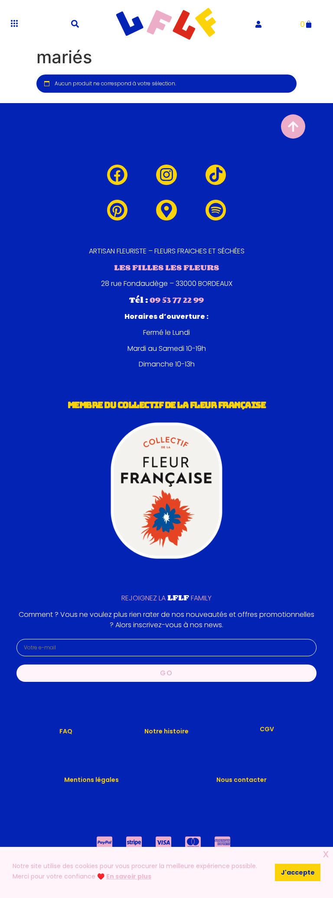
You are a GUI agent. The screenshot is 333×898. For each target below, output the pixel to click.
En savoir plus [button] (128, 876)
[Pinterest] (117, 210)
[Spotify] (216, 210)
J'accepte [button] (298, 872)
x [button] (326, 853)
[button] (75, 24)
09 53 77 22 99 (177, 299)
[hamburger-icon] (14, 24)
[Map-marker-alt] (166, 210)
